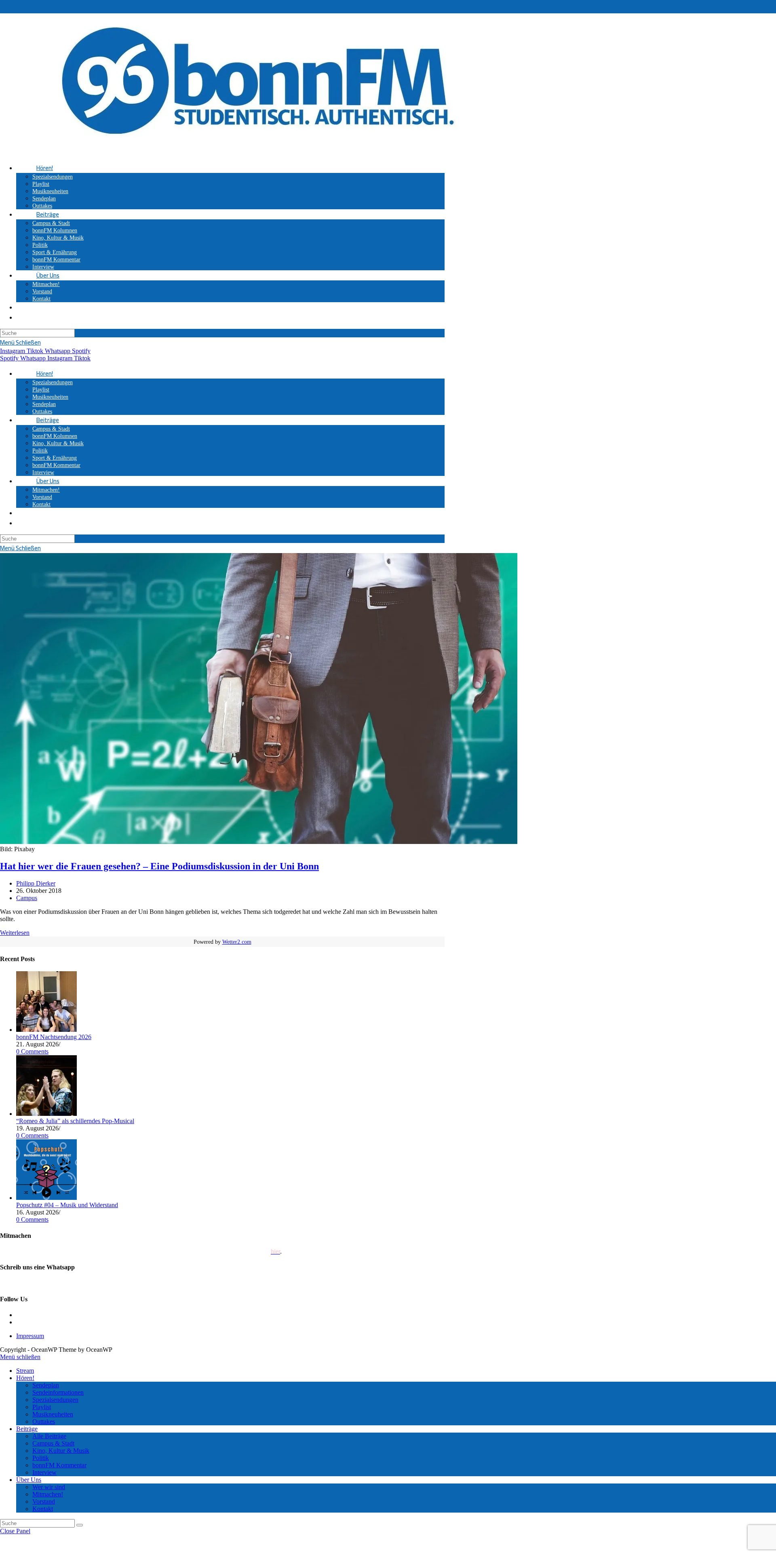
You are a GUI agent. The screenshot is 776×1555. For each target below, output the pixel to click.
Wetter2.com (236, 942)
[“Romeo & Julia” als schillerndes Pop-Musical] (46, 1113)
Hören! (25, 1377)
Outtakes (43, 1421)
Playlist (41, 1406)
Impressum (30, 1335)
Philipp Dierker (35, 883)
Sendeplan (45, 1385)
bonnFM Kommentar (59, 1465)
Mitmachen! (47, 1494)
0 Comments (32, 1051)
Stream (25, 1370)
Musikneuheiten (52, 1414)
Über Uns (28, 1479)
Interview (44, 1472)
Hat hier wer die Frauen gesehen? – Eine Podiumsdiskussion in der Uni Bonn (159, 866)
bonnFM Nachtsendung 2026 (53, 1036)
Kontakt (42, 1508)
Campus (26, 897)
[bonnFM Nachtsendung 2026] (46, 1029)
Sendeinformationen (58, 1392)
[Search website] (36, 307)
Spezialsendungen (55, 1399)
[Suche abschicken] (79, 1525)
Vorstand (43, 1501)
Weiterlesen (15, 932)
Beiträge (27, 1428)
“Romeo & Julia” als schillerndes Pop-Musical (75, 1120)
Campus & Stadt (53, 1443)
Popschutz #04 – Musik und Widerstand (67, 1204)
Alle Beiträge (49, 1436)
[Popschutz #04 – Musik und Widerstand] (46, 1197)
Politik (40, 1457)
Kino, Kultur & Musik (60, 1450)
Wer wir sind (48, 1486)
